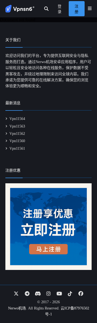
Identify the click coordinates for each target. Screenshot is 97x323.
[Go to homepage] (19, 8)
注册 (76, 9)
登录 (59, 9)
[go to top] (82, 303)
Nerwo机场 (17, 308)
